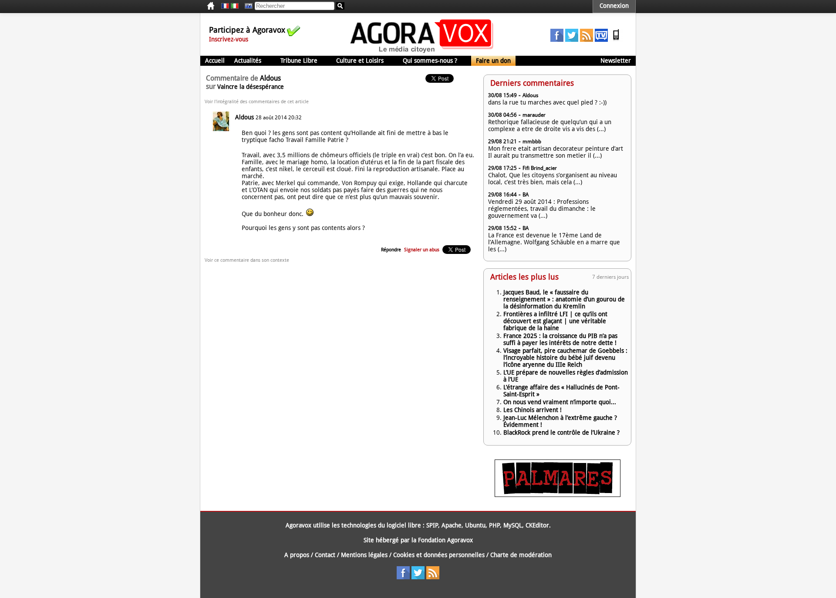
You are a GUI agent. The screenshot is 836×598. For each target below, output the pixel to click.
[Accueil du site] (422, 52)
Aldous (244, 117)
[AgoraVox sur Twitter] (571, 39)
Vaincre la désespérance (250, 86)
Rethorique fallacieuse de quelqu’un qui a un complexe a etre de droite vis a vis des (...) (549, 125)
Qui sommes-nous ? (430, 60)
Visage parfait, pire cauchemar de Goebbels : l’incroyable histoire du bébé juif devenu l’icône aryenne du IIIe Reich (565, 357)
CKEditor (537, 525)
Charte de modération (521, 554)
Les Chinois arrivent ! (532, 409)
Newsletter (615, 60)
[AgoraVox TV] (601, 39)
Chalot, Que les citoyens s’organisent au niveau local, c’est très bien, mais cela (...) (552, 179)
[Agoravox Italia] (235, 6)
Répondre (391, 250)
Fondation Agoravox (445, 540)
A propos (296, 554)
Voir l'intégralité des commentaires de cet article (257, 102)
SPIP (432, 525)
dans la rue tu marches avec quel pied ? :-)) (547, 102)
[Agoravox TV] (246, 6)
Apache (452, 525)
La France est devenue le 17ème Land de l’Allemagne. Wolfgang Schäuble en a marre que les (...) (554, 242)
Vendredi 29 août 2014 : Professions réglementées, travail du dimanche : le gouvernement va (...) (542, 208)
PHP (494, 525)
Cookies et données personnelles (439, 554)
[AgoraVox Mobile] (616, 39)
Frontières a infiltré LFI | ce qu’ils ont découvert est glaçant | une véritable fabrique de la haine (555, 321)
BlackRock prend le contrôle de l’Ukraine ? (561, 432)
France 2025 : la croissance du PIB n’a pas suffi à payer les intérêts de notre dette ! (560, 339)
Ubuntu (475, 525)
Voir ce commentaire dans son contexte (247, 260)
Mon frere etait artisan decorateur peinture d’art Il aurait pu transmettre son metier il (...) (555, 152)
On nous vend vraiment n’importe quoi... (559, 402)
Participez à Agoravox (247, 29)
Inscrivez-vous (228, 39)
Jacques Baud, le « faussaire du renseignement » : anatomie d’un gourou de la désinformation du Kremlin (564, 299)
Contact (325, 554)
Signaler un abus (421, 250)
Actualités (247, 60)
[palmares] (557, 494)
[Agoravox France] (225, 6)
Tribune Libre (298, 60)
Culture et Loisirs (360, 60)
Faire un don (493, 60)
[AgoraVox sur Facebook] (556, 39)
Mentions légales (364, 554)
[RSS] (586, 39)
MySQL (512, 525)
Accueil (215, 60)
